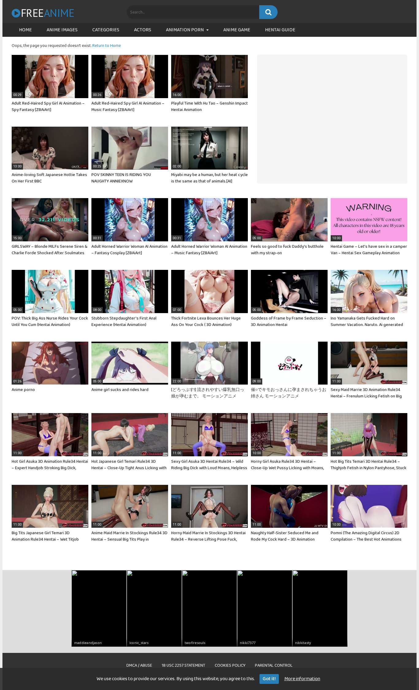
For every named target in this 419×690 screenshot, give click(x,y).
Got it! (269, 679)
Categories (105, 30)
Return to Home (106, 45)
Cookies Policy (230, 665)
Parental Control (274, 665)
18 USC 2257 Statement (183, 665)
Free (47, 13)
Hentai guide (280, 30)
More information (302, 679)
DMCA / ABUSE (139, 665)
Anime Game (236, 30)
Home (25, 30)
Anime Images (62, 30)
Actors (142, 30)
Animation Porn (185, 30)
